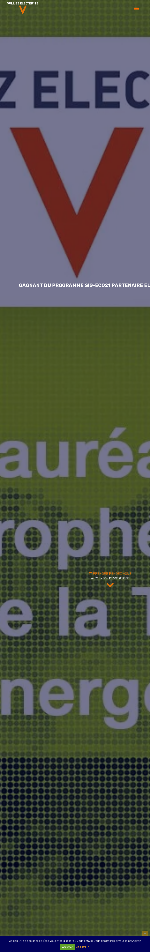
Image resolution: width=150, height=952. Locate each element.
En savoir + (83, 947)
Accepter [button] (67, 947)
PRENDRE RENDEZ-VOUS (112, 574)
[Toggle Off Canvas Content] (136, 8)
